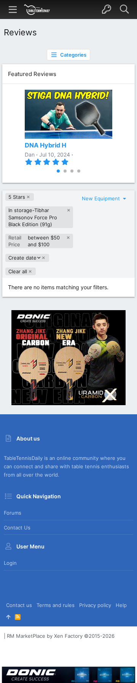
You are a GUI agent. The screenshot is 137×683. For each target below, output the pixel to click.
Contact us (17, 528)
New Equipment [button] (101, 198)
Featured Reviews (32, 74)
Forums (12, 513)
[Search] (124, 9)
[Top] (8, 617)
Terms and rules (56, 605)
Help (121, 605)
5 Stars (16, 197)
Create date (22, 257)
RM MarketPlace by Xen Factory (61, 636)
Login (10, 563)
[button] (13, 9)
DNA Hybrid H (45, 145)
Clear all (17, 271)
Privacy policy (95, 605)
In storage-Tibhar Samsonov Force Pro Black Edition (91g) (32, 217)
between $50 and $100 (34, 241)
